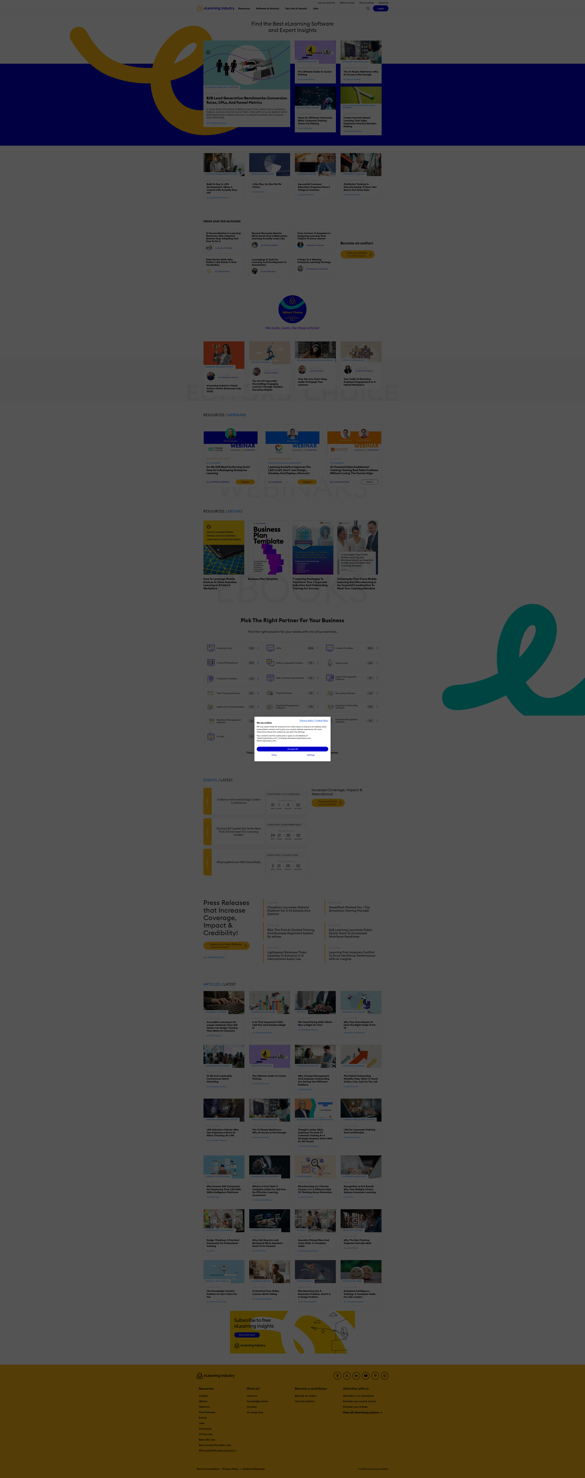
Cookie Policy (321, 720)
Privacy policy (307, 720)
